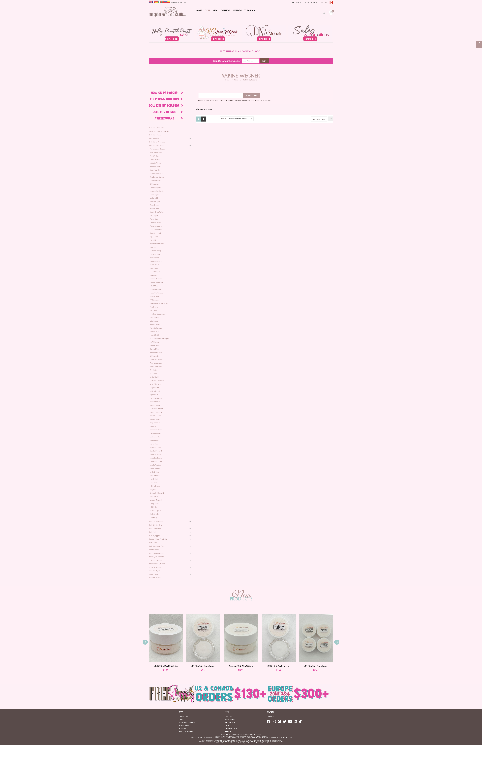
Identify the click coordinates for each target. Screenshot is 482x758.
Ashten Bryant (155, 391)
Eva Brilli (153, 240)
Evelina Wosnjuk (155, 433)
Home (227, 80)
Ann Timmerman (156, 353)
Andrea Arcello (155, 324)
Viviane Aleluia (155, 419)
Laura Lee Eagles (156, 458)
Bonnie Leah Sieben (157, 212)
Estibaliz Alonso (155, 163)
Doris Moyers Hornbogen (159, 338)
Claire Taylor (154, 195)
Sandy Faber (154, 504)
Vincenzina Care (156, 430)
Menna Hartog (155, 251)
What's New (153, 574)
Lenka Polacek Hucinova (159, 303)
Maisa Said (154, 198)
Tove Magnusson (156, 363)
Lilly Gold (153, 310)
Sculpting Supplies (155, 560)
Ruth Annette (154, 356)
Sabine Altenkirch (156, 261)
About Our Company (187, 722)
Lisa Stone (153, 374)
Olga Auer (153, 482)
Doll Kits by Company (157, 142)
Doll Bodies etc (155, 138)
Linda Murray (155, 468)
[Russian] (165, 1)
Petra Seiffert (154, 258)
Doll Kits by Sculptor (250, 80)
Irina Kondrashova (156, 173)
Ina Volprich (154, 342)
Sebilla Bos (154, 507)
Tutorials (228, 731)
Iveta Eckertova (155, 384)
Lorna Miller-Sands (157, 191)
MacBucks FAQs (231, 728)
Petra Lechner (155, 254)
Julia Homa (154, 321)
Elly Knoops (154, 237)
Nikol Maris (154, 286)
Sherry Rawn (154, 265)
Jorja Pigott (154, 247)
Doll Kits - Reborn (155, 135)
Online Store (183, 716)
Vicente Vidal (155, 405)
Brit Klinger (154, 216)
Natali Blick (154, 479)
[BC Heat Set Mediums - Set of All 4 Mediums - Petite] (279, 638)
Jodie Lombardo (156, 367)
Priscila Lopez (155, 202)
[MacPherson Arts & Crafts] (167, 14)
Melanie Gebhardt (156, 409)
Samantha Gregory (157, 293)
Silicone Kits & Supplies (157, 564)
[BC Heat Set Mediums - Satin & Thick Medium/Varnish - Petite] (166, 638)
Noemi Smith (154, 335)
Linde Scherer (155, 346)
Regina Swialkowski (157, 493)
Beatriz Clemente (156, 152)
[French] (153, 1)
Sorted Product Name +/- (238, 119)
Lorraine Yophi (155, 454)
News (181, 719)
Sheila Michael (155, 514)
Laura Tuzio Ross (156, 461)
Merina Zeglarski (156, 500)
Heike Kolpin (154, 440)
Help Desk (228, 716)
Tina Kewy (153, 518)
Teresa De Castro (156, 412)
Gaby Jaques (154, 205)
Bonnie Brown (155, 402)
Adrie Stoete (154, 209)
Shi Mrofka (154, 268)
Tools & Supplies (155, 567)
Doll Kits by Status (156, 522)
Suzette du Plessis (156, 279)
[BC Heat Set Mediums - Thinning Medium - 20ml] (316, 638)
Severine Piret (155, 317)
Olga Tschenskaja (156, 230)
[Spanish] (168, 1)
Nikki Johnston (155, 486)
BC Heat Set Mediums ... (166, 666)
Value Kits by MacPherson (159, 131)
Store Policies (230, 719)
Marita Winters (155, 465)
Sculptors (182, 728)
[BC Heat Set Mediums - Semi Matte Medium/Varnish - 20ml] (203, 638)
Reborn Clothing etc (156, 553)
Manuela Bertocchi (157, 381)
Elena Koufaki (155, 170)
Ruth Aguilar (154, 184)
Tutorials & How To (156, 571)
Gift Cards (153, 543)
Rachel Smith (154, 377)
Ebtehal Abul (154, 296)
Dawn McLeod (155, 233)
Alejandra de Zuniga (157, 149)
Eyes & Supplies (155, 536)
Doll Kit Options (155, 529)
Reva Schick (154, 497)
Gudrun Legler (155, 437)
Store (236, 80)
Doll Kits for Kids (155, 525)
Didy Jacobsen (155, 423)
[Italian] (159, 1)
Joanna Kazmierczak (157, 244)
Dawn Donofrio (155, 416)
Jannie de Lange (155, 447)
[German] (156, 1)
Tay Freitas (154, 370)
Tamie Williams (155, 159)
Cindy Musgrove (156, 226)
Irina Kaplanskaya (156, 289)
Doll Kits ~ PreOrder (156, 128)
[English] (150, 1)
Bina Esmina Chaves (157, 177)
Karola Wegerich (156, 451)
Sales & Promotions (156, 557)
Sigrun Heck (154, 444)
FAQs (227, 725)
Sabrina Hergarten (156, 282)
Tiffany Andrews (156, 180)
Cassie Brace (154, 219)
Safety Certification (186, 731)
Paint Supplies (154, 550)
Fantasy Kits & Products (158, 539)
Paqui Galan (154, 156)
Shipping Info (230, 722)
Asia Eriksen (154, 307)
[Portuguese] (162, 1)
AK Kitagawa (154, 300)
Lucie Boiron (154, 331)
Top (479, 46)
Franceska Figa (155, 475)
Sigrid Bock (154, 395)
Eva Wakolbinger (156, 398)
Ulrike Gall (153, 275)
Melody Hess (154, 472)
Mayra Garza (155, 388)
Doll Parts (152, 532)
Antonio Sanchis (156, 328)
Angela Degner (155, 166)
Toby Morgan (155, 272)
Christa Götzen (155, 223)
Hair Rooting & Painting (158, 546)
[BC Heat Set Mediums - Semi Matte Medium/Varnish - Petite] (241, 638)
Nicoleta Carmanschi (157, 314)
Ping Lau (153, 489)
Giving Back (271, 716)
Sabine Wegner (155, 187)
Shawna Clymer (155, 511)
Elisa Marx (153, 426)
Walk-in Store (184, 725)
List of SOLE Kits (155, 578)
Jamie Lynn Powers (156, 360)
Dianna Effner (154, 349)
